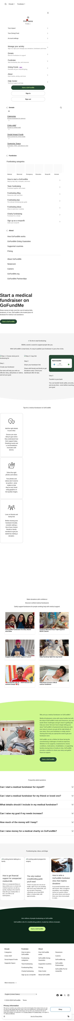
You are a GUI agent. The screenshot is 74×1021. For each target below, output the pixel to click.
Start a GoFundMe (28, 87)
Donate (11, 4)
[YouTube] (61, 995)
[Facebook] (57, 995)
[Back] (7, 107)
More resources (10, 983)
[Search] (5, 4)
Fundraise (20, 4)
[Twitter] (65, 995)
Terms (25, 1000)
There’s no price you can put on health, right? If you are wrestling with (36, 886)
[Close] (48, 13)
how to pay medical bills (36, 888)
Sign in (28, 93)
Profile (27, 24)
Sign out (28, 99)
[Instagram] (68, 995)
